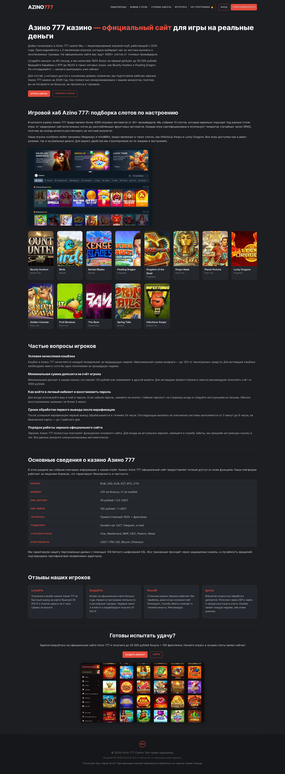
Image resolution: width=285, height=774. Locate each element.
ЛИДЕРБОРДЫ (118, 7)
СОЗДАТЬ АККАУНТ (135, 654)
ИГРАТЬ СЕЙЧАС (39, 93)
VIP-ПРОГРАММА (201, 7)
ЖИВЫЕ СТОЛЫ (138, 7)
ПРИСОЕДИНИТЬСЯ (244, 7)
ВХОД (224, 7)
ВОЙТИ (156, 654)
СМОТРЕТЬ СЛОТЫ (65, 93)
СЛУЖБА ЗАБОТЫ (161, 7)
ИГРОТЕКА (181, 7)
